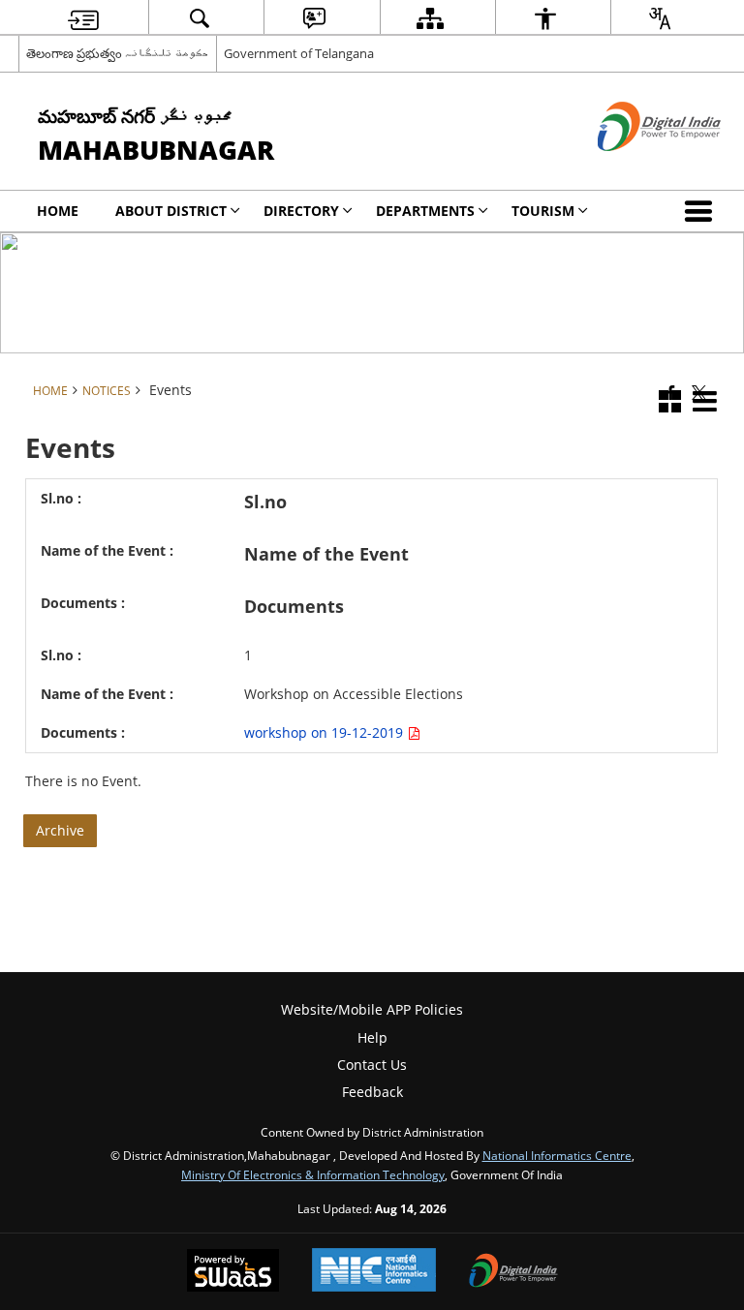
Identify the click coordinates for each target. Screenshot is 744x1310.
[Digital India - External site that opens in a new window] (635, 167)
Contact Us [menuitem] (372, 1064)
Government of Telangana (299, 53)
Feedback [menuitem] (372, 1091)
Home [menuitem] (57, 210)
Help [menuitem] (372, 1037)
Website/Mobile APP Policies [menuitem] (372, 1009)
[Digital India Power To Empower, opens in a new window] (513, 1272)
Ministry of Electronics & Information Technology (313, 1174)
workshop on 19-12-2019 (325, 732)
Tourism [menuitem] (543, 210)
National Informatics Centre (557, 1155)
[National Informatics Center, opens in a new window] (373, 1272)
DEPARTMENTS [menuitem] (425, 210)
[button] (702, 211)
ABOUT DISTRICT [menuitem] (171, 210)
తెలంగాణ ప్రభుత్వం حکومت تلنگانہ (117, 53)
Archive (60, 830)
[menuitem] (83, 18)
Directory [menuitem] (301, 210)
